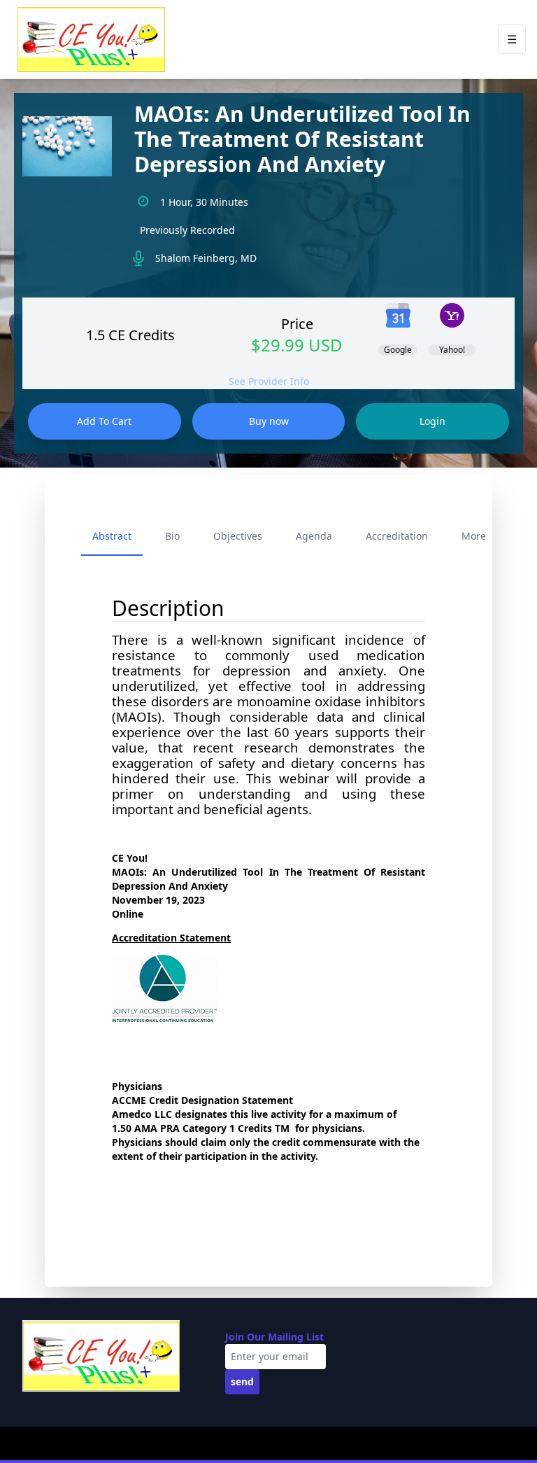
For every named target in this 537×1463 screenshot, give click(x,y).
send (242, 1381)
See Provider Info (269, 381)
